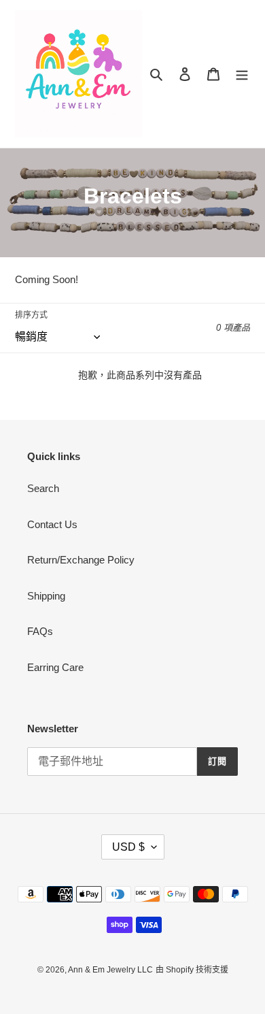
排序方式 (31, 315)
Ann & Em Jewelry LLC (110, 970)
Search (43, 488)
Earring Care (55, 667)
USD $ (128, 847)
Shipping (46, 596)
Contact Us (52, 524)
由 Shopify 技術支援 (192, 970)
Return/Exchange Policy (81, 560)
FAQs (40, 631)
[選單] (242, 73)
